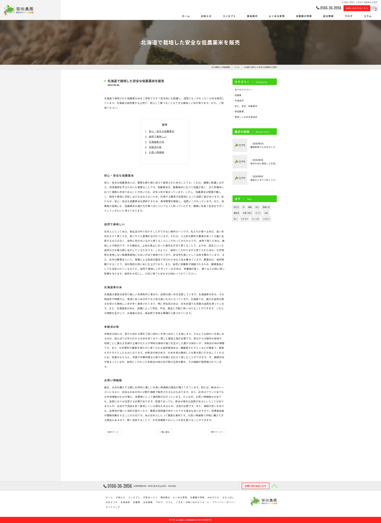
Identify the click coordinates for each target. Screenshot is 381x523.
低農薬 (238, 95)
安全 (266, 213)
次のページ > (217, 431)
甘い (235, 219)
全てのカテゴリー (244, 89)
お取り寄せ (247, 213)
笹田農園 (239, 111)
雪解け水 (266, 207)
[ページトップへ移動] (275, 486)
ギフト (258, 213)
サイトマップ (113, 507)
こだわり (266, 219)
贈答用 (236, 213)
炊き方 (236, 207)
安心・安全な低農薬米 (161, 131)
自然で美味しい (158, 136)
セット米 (255, 219)
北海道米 (239, 100)
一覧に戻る (164, 431)
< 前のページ (112, 431)
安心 (257, 207)
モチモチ (244, 219)
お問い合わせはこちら (357, 8)
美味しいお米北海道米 (246, 116)
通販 (250, 207)
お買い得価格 (156, 152)
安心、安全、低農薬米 (246, 106)
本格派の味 (155, 147)
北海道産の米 (156, 142)
